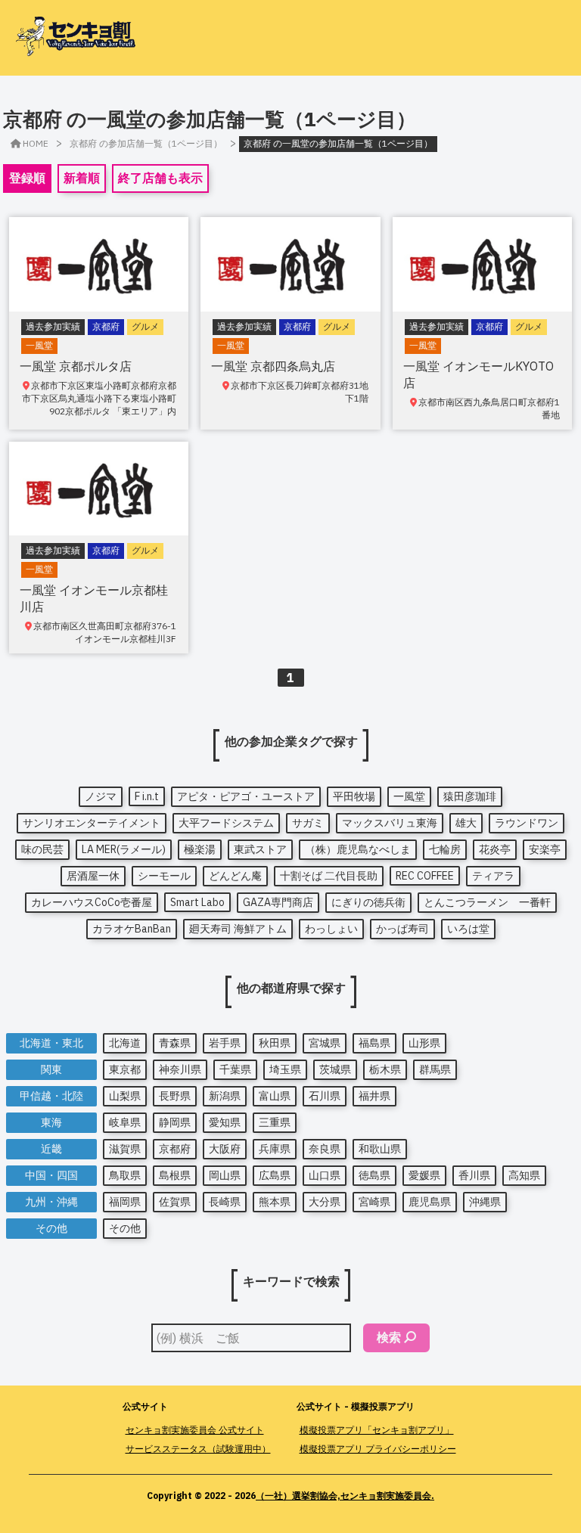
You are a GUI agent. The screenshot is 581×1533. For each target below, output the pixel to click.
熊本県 (274, 1202)
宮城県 (324, 1043)
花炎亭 (495, 849)
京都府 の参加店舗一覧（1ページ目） (146, 143)
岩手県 (225, 1043)
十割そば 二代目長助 (328, 876)
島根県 (175, 1175)
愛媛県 (424, 1175)
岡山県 (225, 1175)
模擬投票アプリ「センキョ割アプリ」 (377, 1429)
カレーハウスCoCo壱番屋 (91, 902)
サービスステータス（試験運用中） (198, 1448)
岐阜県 (125, 1122)
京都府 (175, 1149)
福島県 (374, 1043)
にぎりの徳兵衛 (368, 902)
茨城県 (335, 1069)
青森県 (175, 1043)
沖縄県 (485, 1202)
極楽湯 (200, 849)
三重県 (274, 1122)
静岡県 (175, 1122)
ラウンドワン (526, 823)
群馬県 (435, 1069)
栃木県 (385, 1069)
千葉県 (235, 1069)
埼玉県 (285, 1069)
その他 (125, 1228)
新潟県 (225, 1096)
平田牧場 (354, 796)
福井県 (374, 1096)
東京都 (125, 1069)
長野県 (175, 1096)
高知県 (524, 1175)
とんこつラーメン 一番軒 (487, 902)
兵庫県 (274, 1149)
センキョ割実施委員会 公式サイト (195, 1429)
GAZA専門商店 (278, 902)
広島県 (274, 1175)
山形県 (424, 1043)
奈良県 (324, 1149)
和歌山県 (380, 1149)
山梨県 (125, 1096)
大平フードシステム (226, 823)
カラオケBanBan (131, 929)
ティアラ (493, 876)
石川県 (324, 1096)
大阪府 (225, 1149)
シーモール (164, 876)
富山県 (274, 1096)
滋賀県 (125, 1149)
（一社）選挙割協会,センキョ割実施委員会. (345, 1495)
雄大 (466, 823)
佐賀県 (175, 1202)
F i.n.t (147, 796)
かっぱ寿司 (402, 929)
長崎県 (225, 1202)
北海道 (125, 1043)
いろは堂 (468, 929)
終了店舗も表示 (160, 177)
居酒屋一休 (93, 876)
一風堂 (409, 796)
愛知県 (225, 1122)
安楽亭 (545, 849)
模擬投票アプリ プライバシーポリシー (378, 1448)
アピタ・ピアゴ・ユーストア (246, 796)
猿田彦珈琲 (469, 796)
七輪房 (445, 849)
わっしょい (331, 929)
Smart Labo (197, 902)
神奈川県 (180, 1069)
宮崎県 (374, 1202)
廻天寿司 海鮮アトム (238, 929)
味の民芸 (42, 849)
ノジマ (101, 796)
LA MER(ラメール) (124, 849)
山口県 (324, 1175)
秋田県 (274, 1043)
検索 (389, 1337)
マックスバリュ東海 (389, 823)
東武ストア (260, 849)
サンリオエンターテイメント (91, 823)
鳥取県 (125, 1175)
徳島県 (374, 1175)
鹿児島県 (430, 1202)
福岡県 (125, 1202)
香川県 (474, 1175)
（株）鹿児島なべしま (358, 849)
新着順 (82, 177)
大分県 (324, 1202)
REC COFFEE (425, 876)
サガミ (308, 823)
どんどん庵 (235, 876)
